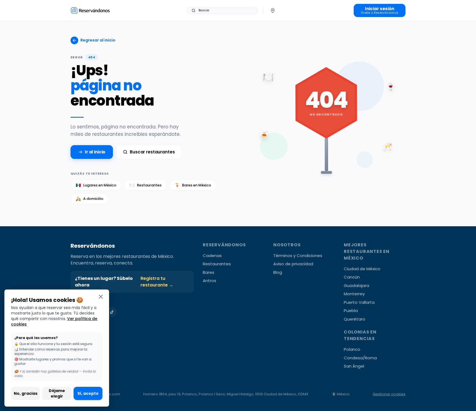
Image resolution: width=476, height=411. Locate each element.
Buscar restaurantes (152, 152)
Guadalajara (356, 285)
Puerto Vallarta (359, 302)
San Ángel (354, 366)
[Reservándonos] (90, 10)
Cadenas (212, 255)
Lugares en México (96, 185)
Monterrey (354, 294)
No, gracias (25, 393)
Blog (277, 272)
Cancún (352, 277)
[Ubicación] (272, 10)
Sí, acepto (88, 393)
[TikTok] (112, 312)
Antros (209, 280)
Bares (208, 272)
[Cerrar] (101, 296)
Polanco (352, 349)
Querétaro (354, 319)
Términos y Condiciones (297, 255)
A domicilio (89, 199)
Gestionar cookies (389, 394)
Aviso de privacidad (293, 264)
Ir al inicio (95, 152)
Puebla (351, 310)
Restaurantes (145, 185)
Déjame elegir (57, 393)
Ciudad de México (362, 269)
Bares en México (193, 185)
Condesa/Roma (360, 358)
